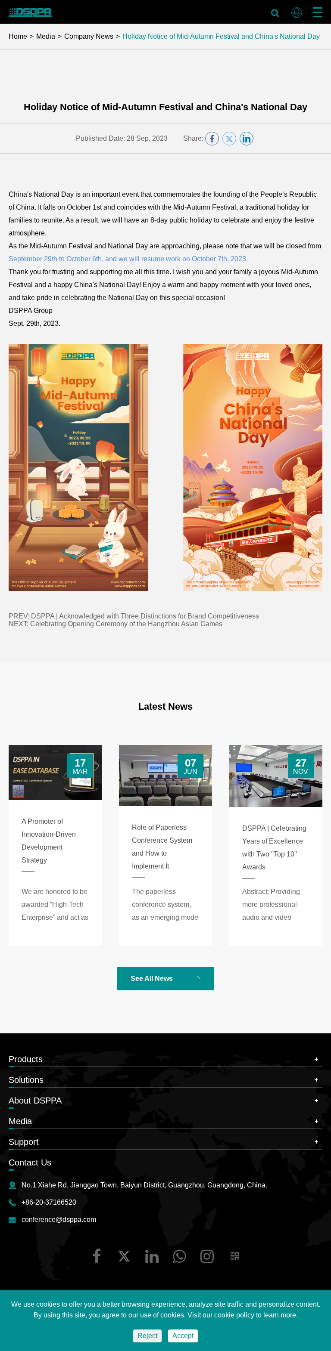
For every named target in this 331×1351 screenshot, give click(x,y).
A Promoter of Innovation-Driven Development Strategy (49, 841)
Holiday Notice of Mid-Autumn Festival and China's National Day (221, 36)
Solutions (26, 1080)
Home (18, 36)
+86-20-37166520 (49, 1202)
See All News (153, 978)
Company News (88, 36)
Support (24, 1142)
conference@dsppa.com (59, 1219)
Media (45, 36)
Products (26, 1059)
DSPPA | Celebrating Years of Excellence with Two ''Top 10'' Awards (274, 848)
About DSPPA (35, 1100)
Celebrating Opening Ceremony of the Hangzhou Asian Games (126, 624)
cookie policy (234, 1315)
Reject (147, 1335)
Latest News (165, 706)
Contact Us (30, 1162)
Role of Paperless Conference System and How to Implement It (162, 847)
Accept (183, 1335)
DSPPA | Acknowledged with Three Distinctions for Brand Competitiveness (145, 616)
